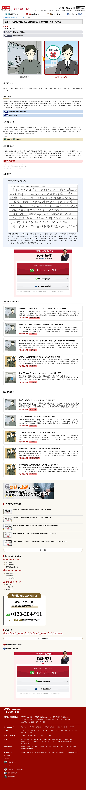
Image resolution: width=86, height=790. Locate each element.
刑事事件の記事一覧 (26, 719)
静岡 (66, 730)
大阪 (22, 732)
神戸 (26, 732)
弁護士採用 (71, 727)
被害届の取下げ (10, 562)
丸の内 (47, 730)
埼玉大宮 (33, 730)
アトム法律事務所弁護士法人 (56, 752)
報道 (50, 633)
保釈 (15, 633)
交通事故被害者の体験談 (27, 748)
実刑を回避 (9, 587)
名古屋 (71, 730)
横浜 (62, 730)
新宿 (52, 730)
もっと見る (43, 550)
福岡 (31, 732)
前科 (32, 633)
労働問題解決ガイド (26, 743)
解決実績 (58, 10)
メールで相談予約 (44, 286)
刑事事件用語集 (39, 719)
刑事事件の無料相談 (26, 717)
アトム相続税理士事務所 (72, 752)
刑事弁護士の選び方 (12, 567)
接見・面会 (7, 633)
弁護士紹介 (36, 10)
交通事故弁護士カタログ (41, 746)
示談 (27, 633)
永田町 (22, 730)
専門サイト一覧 (40, 722)
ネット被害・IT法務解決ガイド (64, 741)
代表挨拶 (23, 735)
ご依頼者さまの (75, 14)
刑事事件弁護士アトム (26, 739)
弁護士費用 (43, 10)
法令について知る (65, 719)
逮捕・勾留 (9, 573)
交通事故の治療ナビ (54, 746)
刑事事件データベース (26, 741)
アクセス (51, 10)
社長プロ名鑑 (64, 746)
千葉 (38, 730)
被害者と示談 (10, 564)
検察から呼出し (10, 578)
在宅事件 (21, 633)
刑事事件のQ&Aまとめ (51, 719)
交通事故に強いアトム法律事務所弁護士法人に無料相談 (47, 739)
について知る (55, 14)
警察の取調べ (10, 576)
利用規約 (49, 735)
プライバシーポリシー (39, 735)
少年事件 (44, 633)
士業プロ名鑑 (73, 746)
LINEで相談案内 (44, 279)
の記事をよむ (13, 14)
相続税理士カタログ (50, 741)
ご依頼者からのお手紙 (67, 10)
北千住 (57, 730)
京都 (76, 730)
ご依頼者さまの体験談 (27, 722)
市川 (42, 730)
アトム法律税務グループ (27, 752)
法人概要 (30, 735)
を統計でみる (34, 14)
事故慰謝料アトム (67, 739)
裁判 (38, 633)
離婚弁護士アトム (38, 741)
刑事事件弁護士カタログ (27, 746)
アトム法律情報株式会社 (41, 752)
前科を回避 (9, 584)
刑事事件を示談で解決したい (61, 717)
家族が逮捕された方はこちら (43, 717)
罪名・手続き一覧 (43, 638)
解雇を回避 (9, 589)
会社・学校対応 (58, 633)
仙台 (27, 730)
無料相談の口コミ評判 (80, 10)
